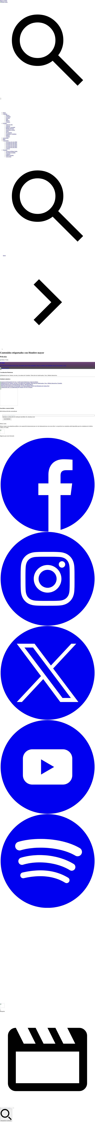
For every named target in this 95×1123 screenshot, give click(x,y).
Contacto (8, 154)
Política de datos (10, 155)
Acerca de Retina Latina (11, 151)
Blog (4, 139)
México (8, 120)
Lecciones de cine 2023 (11, 146)
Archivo (8, 136)
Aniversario (5, 138)
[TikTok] (47, 1002)
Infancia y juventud (10, 127)
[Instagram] (47, 625)
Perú (7, 119)
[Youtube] (47, 813)
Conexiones (6, 140)
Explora (5, 123)
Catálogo (5, 114)
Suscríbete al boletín (10, 152)
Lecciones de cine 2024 (11, 144)
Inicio (4, 112)
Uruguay (8, 122)
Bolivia (7, 115)
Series (7, 131)
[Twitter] (47, 719)
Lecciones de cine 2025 (11, 143)
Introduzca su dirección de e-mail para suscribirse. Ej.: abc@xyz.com (18, 417)
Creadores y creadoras (11, 134)
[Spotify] (47, 907)
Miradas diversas (10, 128)
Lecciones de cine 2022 (11, 147)
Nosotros (5, 150)
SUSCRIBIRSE (7, 419)
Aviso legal (8, 156)
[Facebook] (47, 531)
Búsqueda (2, 1011)
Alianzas (8, 126)
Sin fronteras (9, 132)
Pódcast (8, 135)
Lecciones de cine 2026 (11, 142)
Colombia (8, 116)
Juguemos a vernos (10, 130)
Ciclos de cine (9, 124)
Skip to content (3, 0)
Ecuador (8, 118)
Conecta (8, 148)
